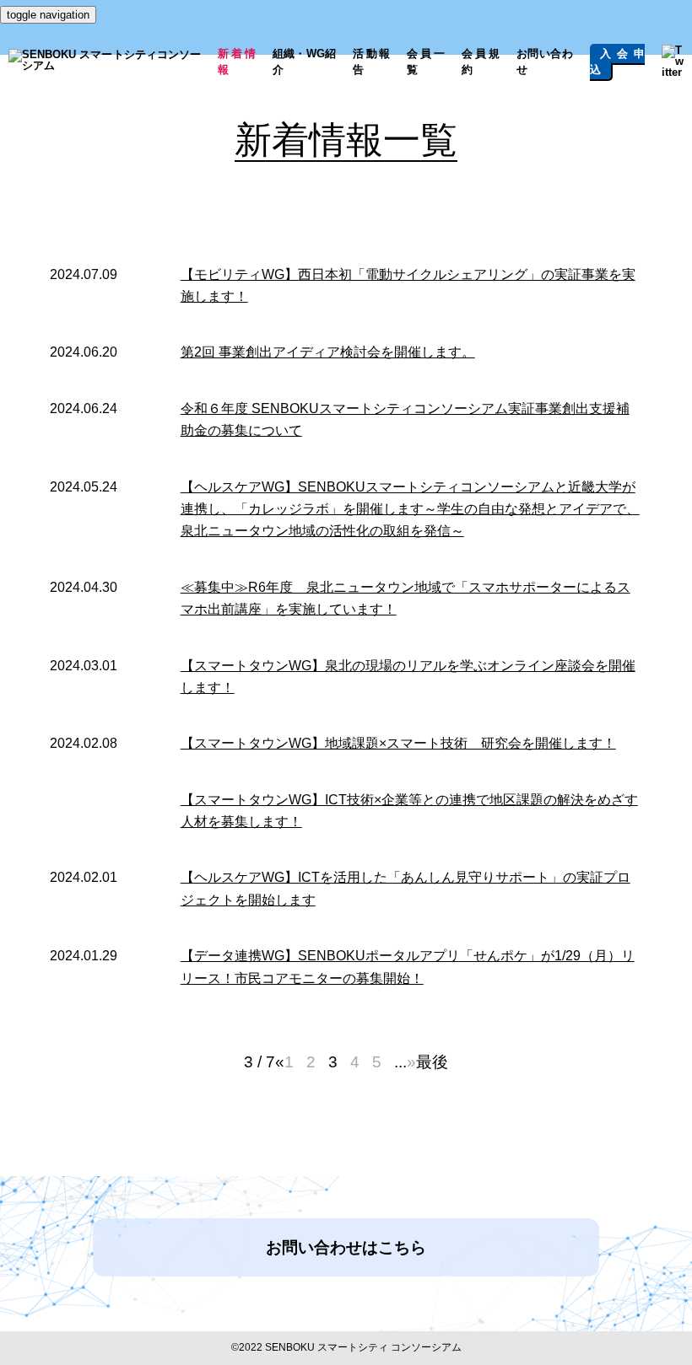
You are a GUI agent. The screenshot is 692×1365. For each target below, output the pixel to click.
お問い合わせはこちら (346, 1247)
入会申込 (617, 61)
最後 (432, 1062)
